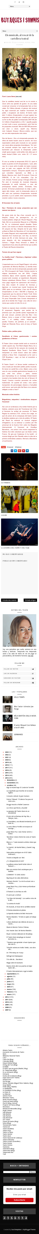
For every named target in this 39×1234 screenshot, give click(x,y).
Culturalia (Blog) (8, 1061)
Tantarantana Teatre (9, 1125)
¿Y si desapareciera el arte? (15, 861)
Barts (4, 1054)
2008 (7, 1007)
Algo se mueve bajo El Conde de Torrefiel (20, 787)
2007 (7, 1010)
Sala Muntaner (7, 1118)
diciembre (11, 780)
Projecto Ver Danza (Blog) (11, 1105)
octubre (10, 785)
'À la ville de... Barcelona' (14, 959)
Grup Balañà (7, 1085)
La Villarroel (6, 1094)
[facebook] (15, 2)
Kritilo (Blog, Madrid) (10, 1087)
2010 (7, 1002)
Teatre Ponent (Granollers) (11, 1141)
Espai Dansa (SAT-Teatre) (11, 1077)
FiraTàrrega (6, 1081)
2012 (7, 997)
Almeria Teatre (7, 1050)
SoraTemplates (16, 1229)
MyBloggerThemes (29, 1229)
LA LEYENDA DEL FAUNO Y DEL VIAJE (15, 548)
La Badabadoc (7, 1088)
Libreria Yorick (7, 1096)
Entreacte (6, 1074)
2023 (7, 752)
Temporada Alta (8, 1152)
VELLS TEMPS (19, 697)
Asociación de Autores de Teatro (13, 1052)
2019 (7, 762)
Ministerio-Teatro (8, 1098)
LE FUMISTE (5, 483)
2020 (7, 760)
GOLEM (4, 515)
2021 (7, 757)
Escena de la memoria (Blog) (12, 1076)
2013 (7, 778)
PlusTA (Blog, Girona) (10, 1103)
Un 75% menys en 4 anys (14, 953)
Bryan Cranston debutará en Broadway (19, 934)
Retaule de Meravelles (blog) (12, 1108)
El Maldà (5, 1067)
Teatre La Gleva (8, 1132)
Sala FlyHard (7, 1116)
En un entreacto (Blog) (10, 1072)
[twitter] (19, 2)
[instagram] (23, 2)
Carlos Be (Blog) (8, 1059)
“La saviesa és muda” (13, 903)
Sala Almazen (7, 1112)
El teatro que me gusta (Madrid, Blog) (15, 1068)
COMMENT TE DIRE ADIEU (15, 875)
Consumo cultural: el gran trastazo (17, 796)
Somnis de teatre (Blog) (10, 1121)
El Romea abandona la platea (16, 910)
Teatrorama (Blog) (9, 1150)
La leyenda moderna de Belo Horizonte (19, 913)
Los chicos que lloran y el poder (16, 808)
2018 (7, 765)
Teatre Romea (7, 1143)
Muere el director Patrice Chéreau (17, 927)
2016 (7, 770)
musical (21, 42)
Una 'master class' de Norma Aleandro (18, 930)
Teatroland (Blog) (8, 1149)
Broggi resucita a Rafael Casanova (17, 804)
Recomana (6, 1107)
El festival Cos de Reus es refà (16, 891)
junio (9, 981)
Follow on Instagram (12, 682)
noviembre (11, 783)
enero (9, 994)
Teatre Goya (7, 1130)
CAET (4, 1058)
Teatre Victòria (7, 1145)
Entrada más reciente (9, 600)
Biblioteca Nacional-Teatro (11, 1056)
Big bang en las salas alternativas (17, 878)
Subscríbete (19, 1200)
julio (9, 979)
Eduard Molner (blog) (10, 1063)
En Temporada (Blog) (10, 1070)
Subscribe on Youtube (12, 678)
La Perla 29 (6, 1092)
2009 (7, 1005)
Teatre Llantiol (7, 1134)
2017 (7, 768)
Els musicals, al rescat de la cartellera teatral (20, 907)
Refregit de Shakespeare (14, 956)
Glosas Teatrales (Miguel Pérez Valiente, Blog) (18, 1083)
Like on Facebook (10, 673)
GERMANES (18, 734)
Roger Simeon (7, 1110)
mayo (9, 984)
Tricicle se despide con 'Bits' (15, 858)
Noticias (27, 42)
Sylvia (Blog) (7, 1123)
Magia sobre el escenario (14, 963)
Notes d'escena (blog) (10, 1099)
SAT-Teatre (6, 1119)
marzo (9, 989)
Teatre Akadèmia (8, 1129)
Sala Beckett (7, 1114)
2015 (7, 773)
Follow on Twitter (11, 669)
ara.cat (18, 96)
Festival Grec (7, 1079)
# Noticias (18, 447)
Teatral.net (6, 1127)
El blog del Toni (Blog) (10, 1065)
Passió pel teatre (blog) (10, 1101)
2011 (7, 999)
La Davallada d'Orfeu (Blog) (12, 1090)
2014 (7, 775)
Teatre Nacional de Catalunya (12, 1138)
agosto (10, 976)
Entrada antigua (30, 600)
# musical (10, 447)
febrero (10, 992)
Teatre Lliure (7, 1136)
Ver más (30, 656)
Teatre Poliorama (8, 1140)
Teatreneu (6, 1147)
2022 (7, 755)
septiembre (11, 974)
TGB (4, 1154)
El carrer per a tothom (13, 895)
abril (9, 987)
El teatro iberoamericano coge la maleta (19, 971)
